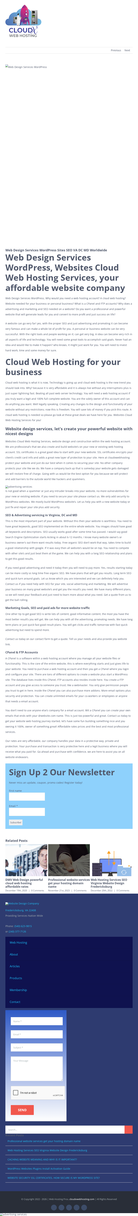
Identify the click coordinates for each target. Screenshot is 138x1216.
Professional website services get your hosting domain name (69, 883)
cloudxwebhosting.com (81, 1199)
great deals (79, 415)
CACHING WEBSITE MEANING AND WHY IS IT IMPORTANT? (42, 1159)
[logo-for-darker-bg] (22, 903)
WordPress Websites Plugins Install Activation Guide (39, 1168)
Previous (116, 50)
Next (127, 50)
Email (13, 806)
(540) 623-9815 (23, 926)
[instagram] (69, 1207)
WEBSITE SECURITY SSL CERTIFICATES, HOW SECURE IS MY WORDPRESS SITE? (54, 1178)
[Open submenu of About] (126, 954)
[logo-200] (23, 4)
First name (15, 790)
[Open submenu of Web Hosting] (126, 942)
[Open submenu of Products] (126, 978)
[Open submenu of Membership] (126, 990)
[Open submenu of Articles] (126, 966)
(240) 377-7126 (17, 931)
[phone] (84, 1207)
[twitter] (61, 1207)
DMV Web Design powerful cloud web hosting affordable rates (24, 883)
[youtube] (76, 1207)
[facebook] (54, 1207)
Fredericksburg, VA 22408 (20, 910)
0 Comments (37, 890)
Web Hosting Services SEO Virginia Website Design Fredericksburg (109, 883)
